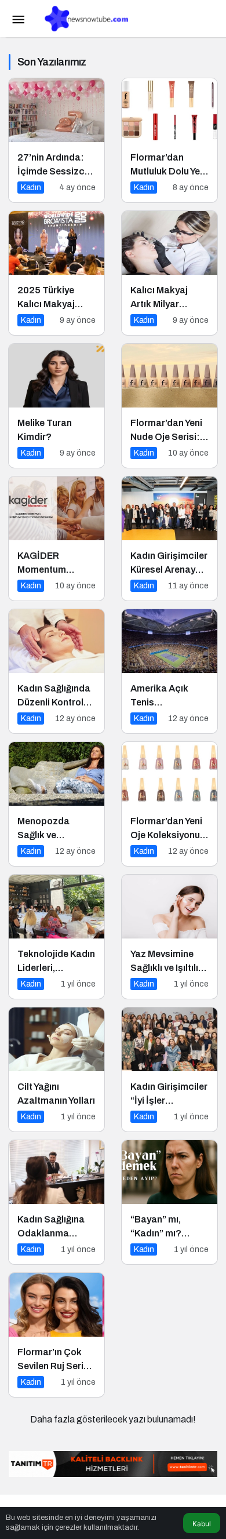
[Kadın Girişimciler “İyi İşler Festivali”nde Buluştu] (169, 1069)
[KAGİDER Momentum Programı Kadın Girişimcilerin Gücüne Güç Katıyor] (56, 538)
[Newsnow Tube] (84, 18)
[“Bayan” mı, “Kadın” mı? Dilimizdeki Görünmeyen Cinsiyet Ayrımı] (169, 1202)
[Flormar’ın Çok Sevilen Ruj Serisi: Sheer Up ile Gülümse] (56, 1335)
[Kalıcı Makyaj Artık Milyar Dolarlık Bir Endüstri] (169, 273)
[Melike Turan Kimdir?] (56, 406)
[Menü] (18, 18)
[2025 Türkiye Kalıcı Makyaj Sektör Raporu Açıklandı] (56, 273)
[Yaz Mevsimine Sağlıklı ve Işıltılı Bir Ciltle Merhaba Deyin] (169, 937)
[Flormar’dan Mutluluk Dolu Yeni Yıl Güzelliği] (169, 140)
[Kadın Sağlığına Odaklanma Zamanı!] (56, 1202)
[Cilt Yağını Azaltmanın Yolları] (56, 1069)
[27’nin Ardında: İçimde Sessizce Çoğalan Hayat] (56, 140)
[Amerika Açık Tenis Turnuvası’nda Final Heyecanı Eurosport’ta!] (169, 671)
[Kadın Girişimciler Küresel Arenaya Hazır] (169, 538)
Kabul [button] (201, 1523)
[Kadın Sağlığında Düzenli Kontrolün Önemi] (56, 671)
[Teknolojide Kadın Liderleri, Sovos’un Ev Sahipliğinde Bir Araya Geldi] (56, 937)
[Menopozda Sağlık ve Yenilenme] (56, 804)
